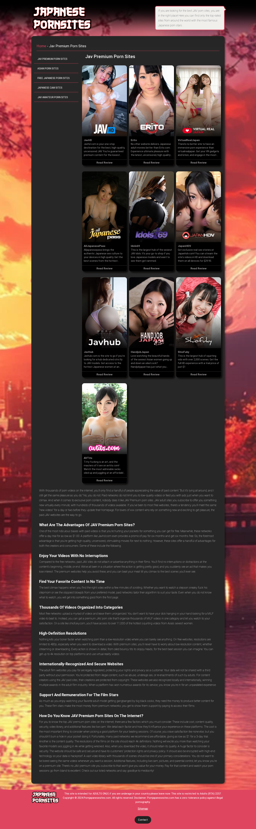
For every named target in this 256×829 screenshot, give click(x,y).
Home (41, 46)
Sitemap (143, 808)
